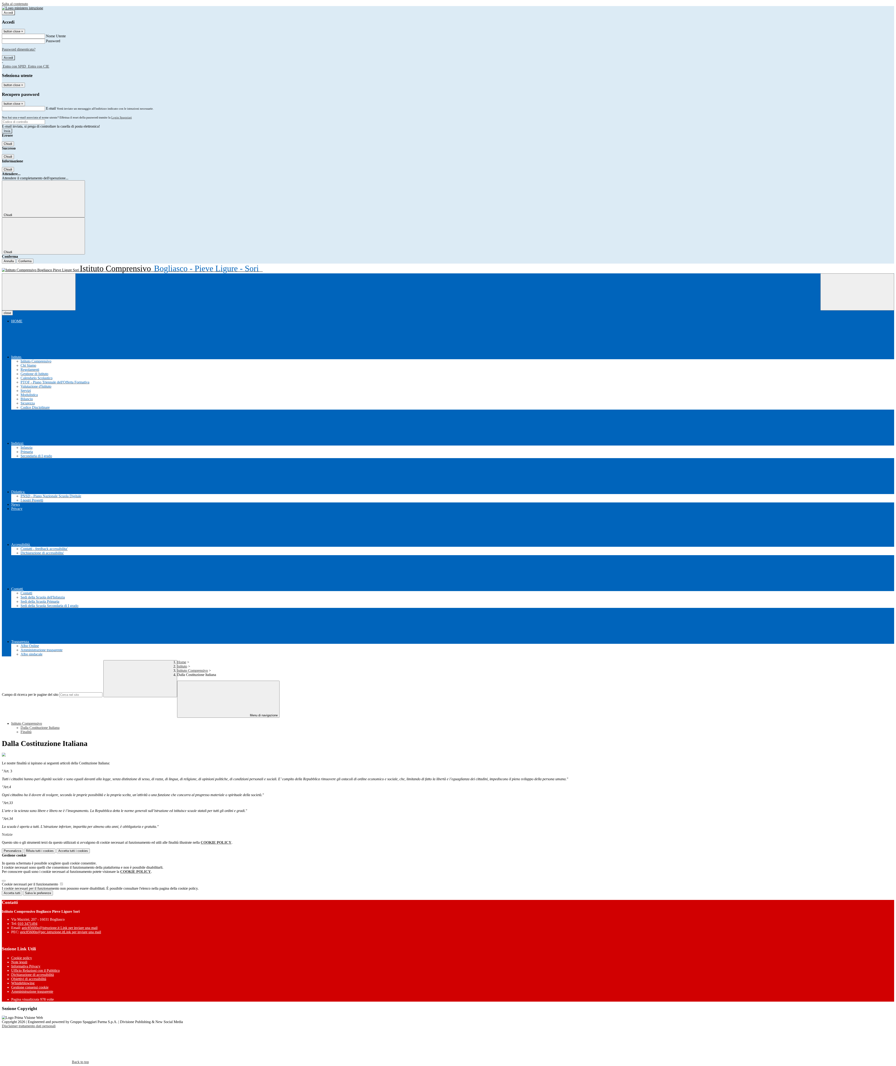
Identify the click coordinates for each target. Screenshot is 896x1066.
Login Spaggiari (121, 117)
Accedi (8, 12)
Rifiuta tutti (40, 851)
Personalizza (12, 851)
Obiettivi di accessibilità (28, 979)
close (7, 313)
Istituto (182, 666)
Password (53, 41)
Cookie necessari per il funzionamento (30, 884)
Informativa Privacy (25, 966)
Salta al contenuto (15, 4)
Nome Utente (56, 36)
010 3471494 (27, 924)
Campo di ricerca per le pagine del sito (30, 695)
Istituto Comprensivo (192, 670)
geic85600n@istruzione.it (60, 928)
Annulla (9, 261)
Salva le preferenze (38, 893)
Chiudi (8, 144)
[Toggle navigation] (39, 291)
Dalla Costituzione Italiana (40, 728)
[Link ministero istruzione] (22, 8)
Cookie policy (21, 958)
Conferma (25, 261)
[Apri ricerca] (857, 291)
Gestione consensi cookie (30, 987)
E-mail (51, 108)
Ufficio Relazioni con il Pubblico (35, 970)
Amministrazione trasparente (32, 991)
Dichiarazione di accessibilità (32, 975)
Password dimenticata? (18, 49)
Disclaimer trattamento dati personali (29, 1026)
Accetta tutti (73, 851)
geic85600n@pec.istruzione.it (60, 932)
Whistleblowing (23, 983)
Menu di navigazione (263, 715)
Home (181, 662)
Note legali (19, 962)
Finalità (26, 732)
